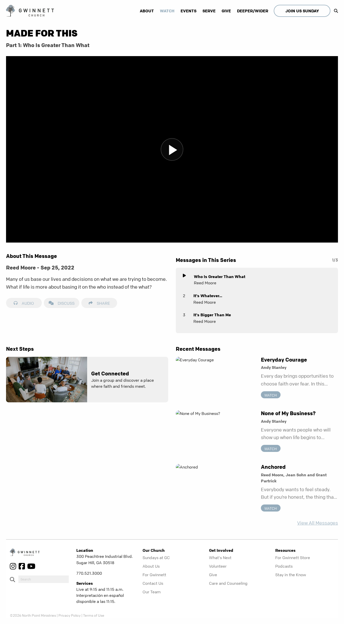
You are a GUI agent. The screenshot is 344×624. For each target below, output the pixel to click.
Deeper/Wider (252, 10)
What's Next (220, 557)
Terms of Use (93, 615)
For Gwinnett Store (292, 557)
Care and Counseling (228, 583)
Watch (167, 10)
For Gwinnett (154, 574)
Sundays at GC (156, 557)
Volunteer (218, 566)
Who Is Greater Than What (219, 276)
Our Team (152, 591)
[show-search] (334, 10)
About (147, 10)
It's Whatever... (207, 295)
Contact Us (153, 583)
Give (226, 10)
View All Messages (317, 523)
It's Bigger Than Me (212, 314)
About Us (151, 566)
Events (188, 10)
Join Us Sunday (302, 10)
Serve (209, 10)
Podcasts (284, 566)
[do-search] (43, 579)
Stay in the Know (290, 574)
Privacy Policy (69, 615)
